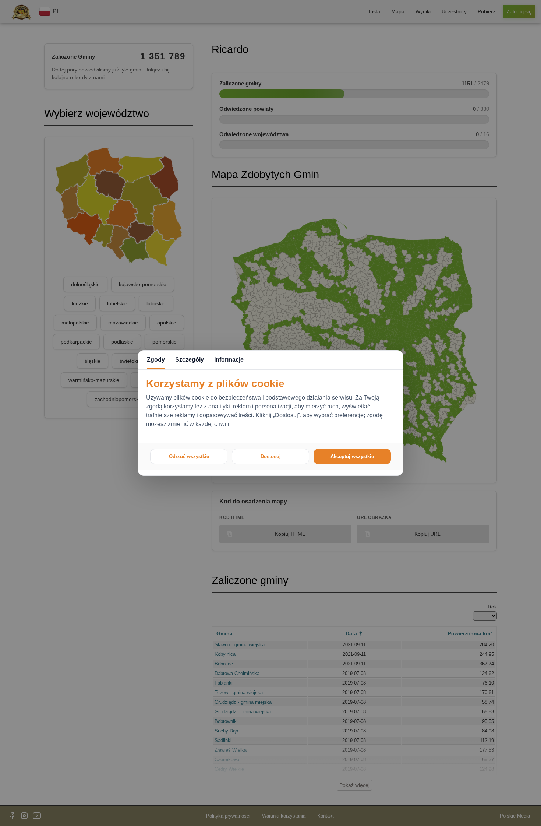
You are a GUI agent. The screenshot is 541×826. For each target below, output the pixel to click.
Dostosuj (271, 456)
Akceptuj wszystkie (352, 456)
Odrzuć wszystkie (189, 456)
